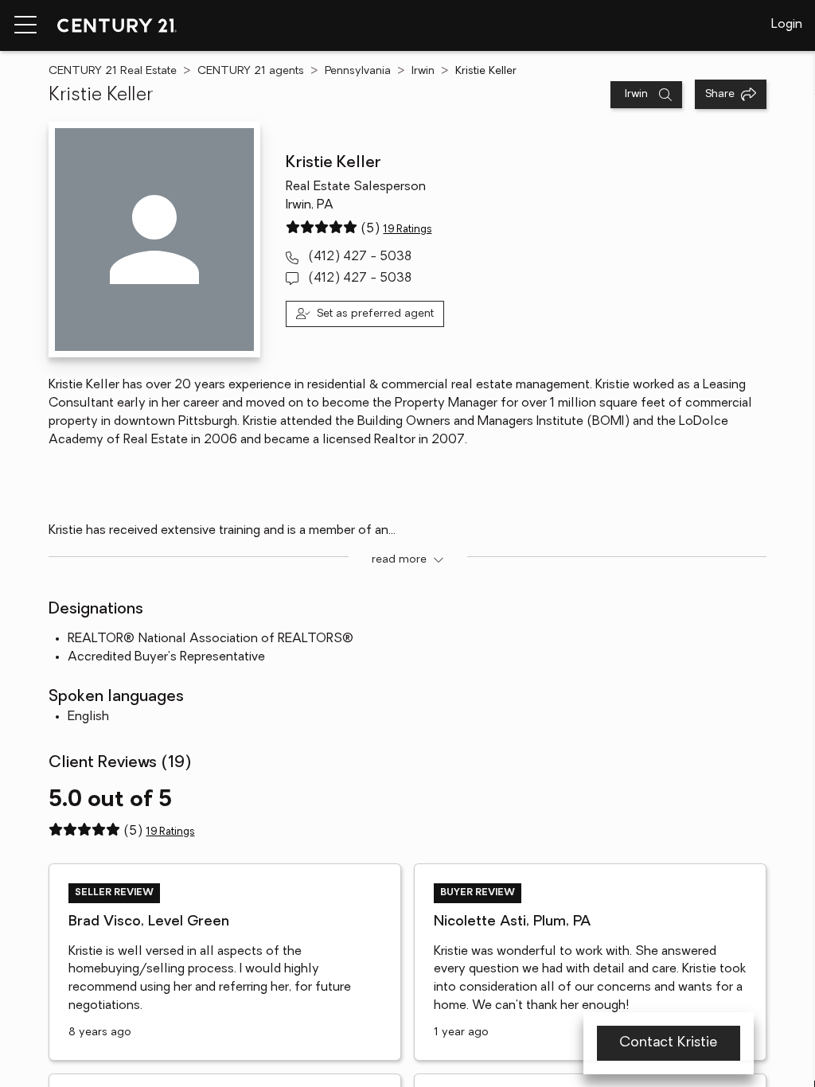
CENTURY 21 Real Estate (113, 71)
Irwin (423, 71)
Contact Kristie (668, 1043)
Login (786, 24)
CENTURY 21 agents (250, 71)
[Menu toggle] (25, 25)
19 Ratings (407, 229)
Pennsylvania (358, 71)
